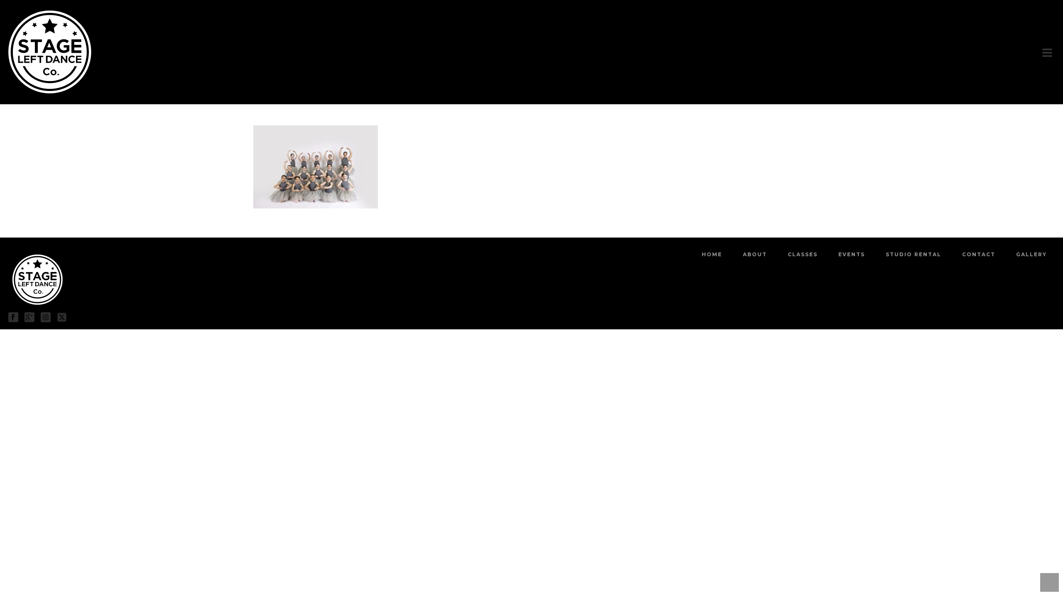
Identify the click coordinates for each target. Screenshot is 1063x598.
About (755, 254)
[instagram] (46, 317)
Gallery (1031, 254)
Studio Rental (913, 254)
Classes (803, 254)
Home (712, 254)
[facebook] (13, 317)
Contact (978, 254)
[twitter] (62, 317)
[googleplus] (29, 317)
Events (851, 254)
